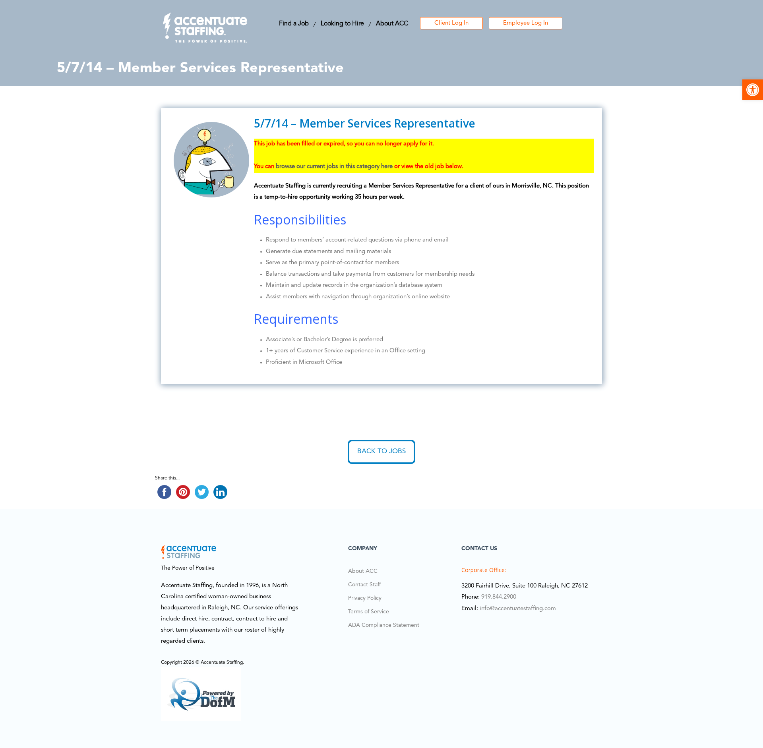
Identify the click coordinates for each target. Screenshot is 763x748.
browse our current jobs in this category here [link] (334, 167)
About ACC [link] (392, 24)
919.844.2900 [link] (498, 597)
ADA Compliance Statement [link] (383, 625)
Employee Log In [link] (525, 23)
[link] (752, 89)
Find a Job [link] (294, 24)
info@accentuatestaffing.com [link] (518, 609)
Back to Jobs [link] (381, 451)
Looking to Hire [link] (342, 24)
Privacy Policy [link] (365, 598)
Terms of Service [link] (368, 612)
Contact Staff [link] (364, 585)
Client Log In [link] (451, 23)
